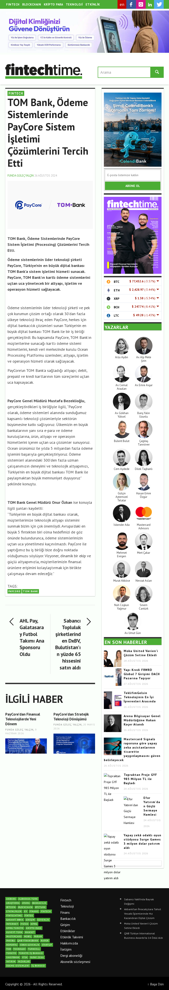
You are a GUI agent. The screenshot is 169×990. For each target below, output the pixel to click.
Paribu (10, 940)
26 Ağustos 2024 (45, 176)
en (122, 4)
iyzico (24, 923)
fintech (46, 911)
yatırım (10, 961)
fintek (29, 915)
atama (26, 903)
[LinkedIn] (150, 4)
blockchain (25, 907)
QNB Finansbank (28, 940)
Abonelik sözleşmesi (75, 961)
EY (25, 911)
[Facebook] (131, 4)
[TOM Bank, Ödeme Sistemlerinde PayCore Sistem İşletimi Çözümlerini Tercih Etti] (50, 204)
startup (47, 944)
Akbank (11, 898)
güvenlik (43, 919)
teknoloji (19, 949)
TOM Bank (30, 591)
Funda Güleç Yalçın (20, 176)
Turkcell (34, 949)
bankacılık (39, 903)
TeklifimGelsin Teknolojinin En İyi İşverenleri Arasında (140, 697)
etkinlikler (14, 911)
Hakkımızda (69, 943)
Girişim (65, 924)
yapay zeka (37, 957)
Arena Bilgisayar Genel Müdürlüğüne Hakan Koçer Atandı (142, 720)
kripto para (33, 928)
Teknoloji (67, 906)
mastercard (14, 936)
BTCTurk (40, 907)
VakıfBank (13, 957)
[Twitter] (159, 4)
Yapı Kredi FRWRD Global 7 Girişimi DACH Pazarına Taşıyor (142, 674)
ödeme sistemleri (17, 965)
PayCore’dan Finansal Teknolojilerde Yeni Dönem (22, 719)
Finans (65, 912)
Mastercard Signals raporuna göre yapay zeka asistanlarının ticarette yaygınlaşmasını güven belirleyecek (132, 749)
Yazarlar (24, 961)
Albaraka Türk (28, 898)
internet (12, 923)
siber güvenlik (29, 944)
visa (25, 957)
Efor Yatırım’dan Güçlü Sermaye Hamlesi (151, 806)
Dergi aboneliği (71, 955)
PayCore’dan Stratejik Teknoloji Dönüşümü (70, 716)
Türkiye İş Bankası (31, 953)
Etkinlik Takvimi (71, 937)
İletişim (66, 949)
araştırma (13, 903)
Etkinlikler (67, 931)
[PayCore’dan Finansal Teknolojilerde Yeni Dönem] (26, 746)
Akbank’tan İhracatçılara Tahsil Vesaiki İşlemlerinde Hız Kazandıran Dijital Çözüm (142, 914)
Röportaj (11, 944)
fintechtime (14, 915)
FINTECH (16, 93)
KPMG (34, 923)
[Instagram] (141, 4)
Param (38, 936)
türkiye (11, 953)
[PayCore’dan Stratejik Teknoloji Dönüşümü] (74, 744)
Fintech (65, 900)
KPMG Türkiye (15, 928)
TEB (8, 949)
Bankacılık (68, 918)
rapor (45, 940)
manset (30, 932)
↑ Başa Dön (155, 984)
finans (34, 911)
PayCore (14, 591)
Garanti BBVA (14, 919)
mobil (27, 936)
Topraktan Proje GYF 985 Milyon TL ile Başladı (140, 779)
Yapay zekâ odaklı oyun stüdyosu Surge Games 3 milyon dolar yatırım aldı (142, 841)
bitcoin (11, 907)
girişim (30, 919)
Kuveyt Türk (14, 932)
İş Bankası (38, 965)
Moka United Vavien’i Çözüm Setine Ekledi (141, 653)
